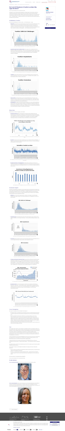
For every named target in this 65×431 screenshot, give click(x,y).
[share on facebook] (50, 24)
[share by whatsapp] (48, 24)
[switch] (24, 429)
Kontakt (52, 0)
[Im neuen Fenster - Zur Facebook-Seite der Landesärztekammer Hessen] (46, 417)
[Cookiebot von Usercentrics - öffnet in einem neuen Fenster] (9, 429)
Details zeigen (40, 429)
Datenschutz (15, 427)
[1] (33, 113)
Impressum (18, 427)
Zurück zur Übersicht (14, 409)
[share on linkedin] (46, 24)
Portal (54, 0)
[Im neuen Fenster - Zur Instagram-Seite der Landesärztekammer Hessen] (46, 418)
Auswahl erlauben (55, 423)
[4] (21, 323)
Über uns (49, 0)
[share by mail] (52, 24)
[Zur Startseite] (14, 1)
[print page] (54, 24)
